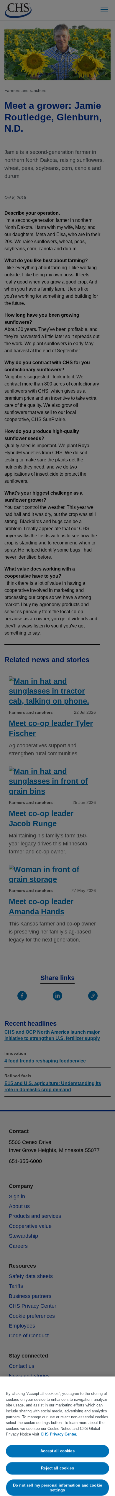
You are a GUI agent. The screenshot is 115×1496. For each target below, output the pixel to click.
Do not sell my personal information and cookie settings (57, 1487)
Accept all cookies (57, 1451)
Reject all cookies (57, 1468)
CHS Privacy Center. (59, 1434)
